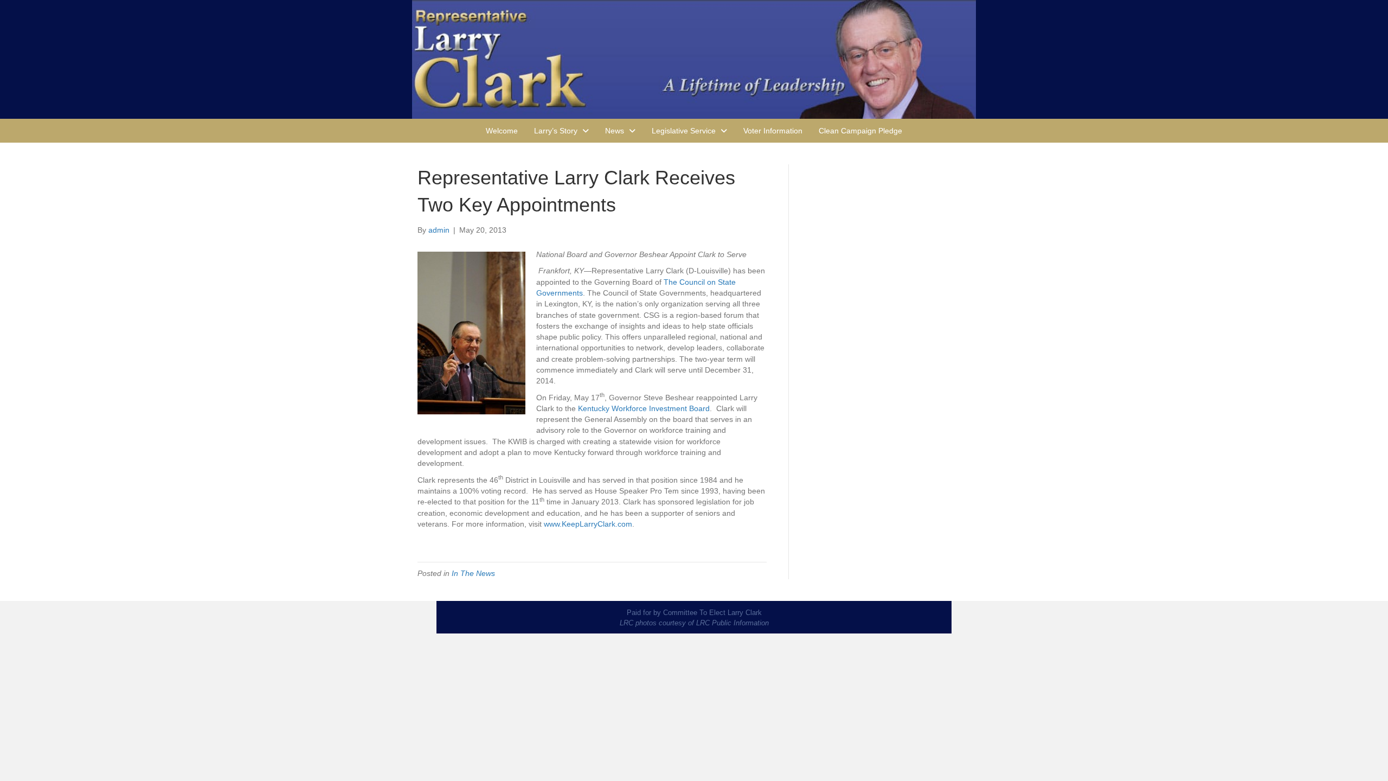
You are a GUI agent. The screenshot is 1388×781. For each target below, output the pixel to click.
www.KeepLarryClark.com (588, 524)
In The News (473, 573)
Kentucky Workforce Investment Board (644, 408)
